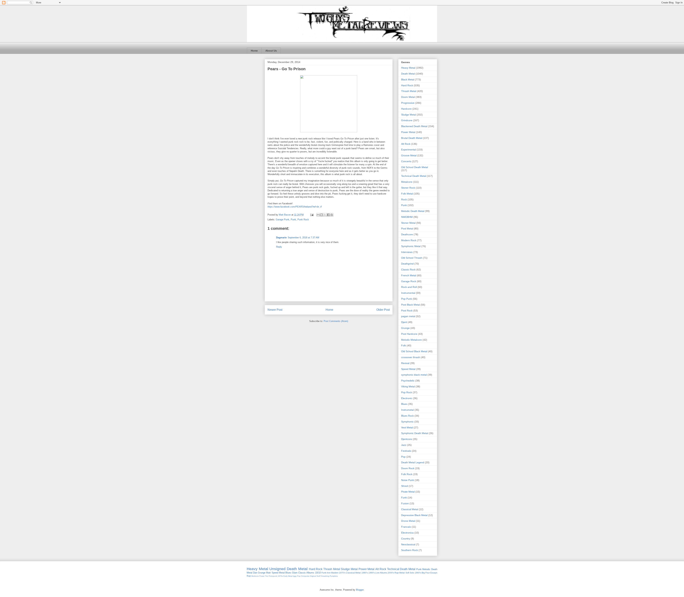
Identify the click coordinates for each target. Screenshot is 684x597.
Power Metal (408, 132)
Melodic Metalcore (411, 339)
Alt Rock (405, 143)
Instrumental (408, 292)
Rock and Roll (409, 287)
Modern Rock (408, 240)
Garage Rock (408, 281)
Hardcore (406, 108)
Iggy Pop (296, 576)
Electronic (406, 398)
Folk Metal (407, 193)
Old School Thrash (411, 257)
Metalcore (406, 181)
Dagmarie (281, 237)
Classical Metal (409, 509)
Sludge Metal (408, 114)
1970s (280, 576)
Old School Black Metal (414, 351)
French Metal (408, 275)
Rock (404, 199)
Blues (404, 404)
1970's (342, 573)
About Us (271, 50)
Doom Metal (408, 97)
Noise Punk (407, 480)
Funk (404, 497)
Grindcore (406, 120)
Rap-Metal (400, 573)
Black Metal (407, 79)
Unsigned (277, 569)
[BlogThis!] (321, 215)
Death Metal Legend (412, 462)
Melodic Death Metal (412, 211)
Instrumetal (407, 409)
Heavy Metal (408, 67)
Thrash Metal (408, 91)
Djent (404, 322)
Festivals (406, 450)
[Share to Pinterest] (331, 215)
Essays (433, 573)
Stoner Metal (408, 222)
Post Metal (407, 228)
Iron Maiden (332, 573)
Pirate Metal (408, 491)
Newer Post (275, 309)
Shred (404, 486)
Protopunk (273, 576)
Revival (405, 363)
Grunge (405, 328)
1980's (364, 573)
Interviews (407, 252)
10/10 (318, 572)
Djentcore (406, 439)
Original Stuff (315, 576)
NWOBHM (407, 217)
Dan (255, 572)
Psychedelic (407, 380)
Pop (403, 456)
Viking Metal (408, 386)
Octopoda (305, 576)
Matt (268, 572)
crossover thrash (410, 357)
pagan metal (408, 316)
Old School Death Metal (414, 167)
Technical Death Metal (413, 176)
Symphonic (407, 421)
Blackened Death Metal (414, 126)
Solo (412, 573)
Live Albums (381, 573)
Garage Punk (282, 219)
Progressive (407, 102)
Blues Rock (407, 415)
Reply (279, 246)
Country (405, 538)
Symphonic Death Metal (414, 433)
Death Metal (408, 73)
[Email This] (318, 215)
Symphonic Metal (411, 246)
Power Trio (263, 576)
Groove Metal (408, 155)
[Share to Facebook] (328, 215)
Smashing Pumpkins (329, 576)
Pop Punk (406, 298)
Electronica (407, 532)
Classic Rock (408, 269)
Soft (407, 573)
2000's (391, 573)
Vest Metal (407, 427)
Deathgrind (407, 263)
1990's (371, 573)
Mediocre (255, 576)
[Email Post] (311, 214)
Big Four (426, 573)
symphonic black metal (414, 374)
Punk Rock (303, 219)
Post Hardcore (409, 333)
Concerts (406, 161)
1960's (418, 573)
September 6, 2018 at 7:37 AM (303, 237)
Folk (403, 345)
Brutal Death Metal (411, 138)
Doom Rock (407, 468)
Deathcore (407, 234)
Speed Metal (408, 369)
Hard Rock (407, 85)
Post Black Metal (410, 304)
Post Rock (407, 310)
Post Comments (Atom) (336, 321)
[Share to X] (325, 215)
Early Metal (287, 576)
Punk (293, 219)
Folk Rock (406, 474)
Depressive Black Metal (414, 515)
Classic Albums (306, 572)
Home (254, 50)
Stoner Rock (408, 187)
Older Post (383, 309)
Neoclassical (408, 544)
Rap (249, 576)
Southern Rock (409, 550)
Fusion (405, 503)
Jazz (403, 445)
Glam (294, 572)
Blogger (360, 589)
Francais (406, 526)
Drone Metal (408, 520)
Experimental (408, 149)
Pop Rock (406, 392)
